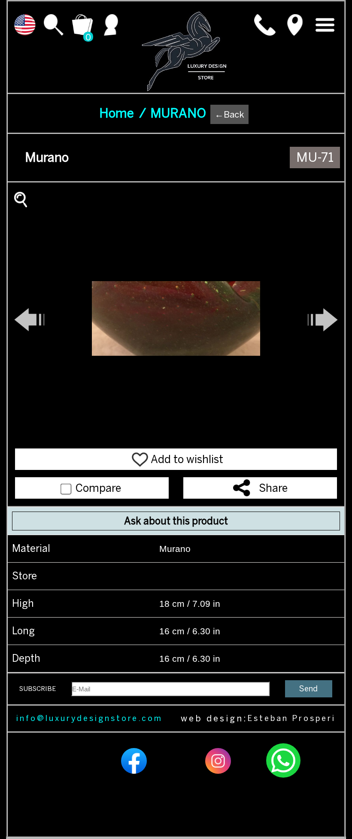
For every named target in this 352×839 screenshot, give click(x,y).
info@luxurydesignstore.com (89, 718)
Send (308, 689)
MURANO (178, 113)
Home (122, 113)
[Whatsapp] (283, 776)
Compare (97, 488)
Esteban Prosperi (291, 718)
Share (273, 488)
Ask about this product (176, 521)
